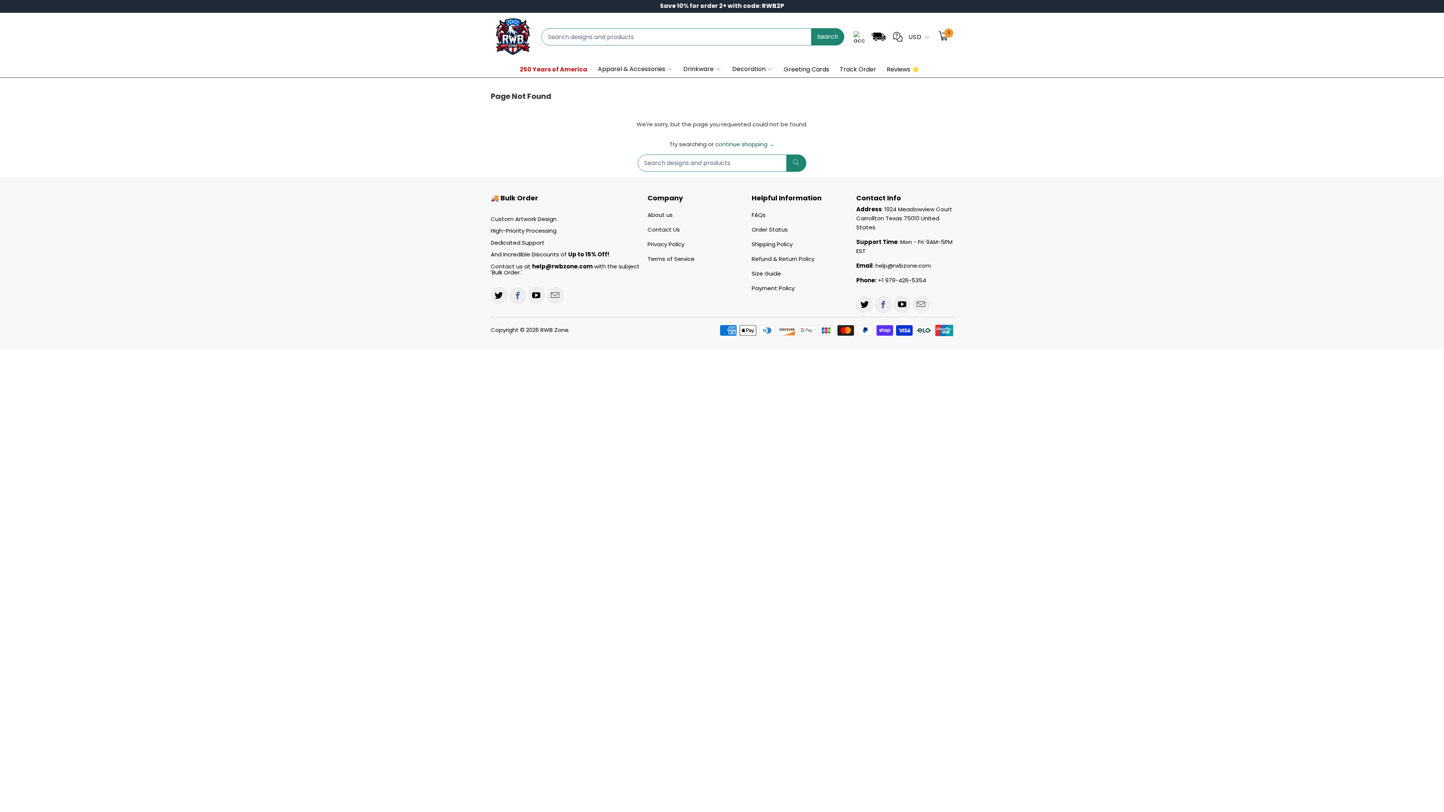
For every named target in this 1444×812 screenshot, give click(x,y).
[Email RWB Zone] (555, 295)
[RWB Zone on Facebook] (518, 296)
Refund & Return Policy (783, 259)
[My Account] (859, 36)
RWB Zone (554, 330)
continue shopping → (745, 144)
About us (660, 215)
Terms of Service (671, 259)
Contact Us (664, 229)
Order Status (770, 229)
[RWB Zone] (512, 37)
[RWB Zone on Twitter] (499, 295)
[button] (635, 69)
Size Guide (766, 273)
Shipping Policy (772, 244)
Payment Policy (773, 288)
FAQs (759, 215)
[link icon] (878, 38)
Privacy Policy (666, 244)
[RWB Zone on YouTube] (536, 295)
